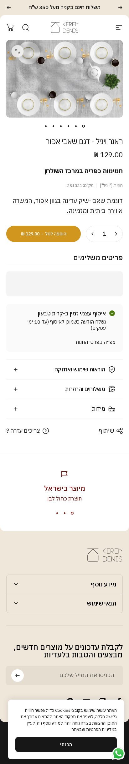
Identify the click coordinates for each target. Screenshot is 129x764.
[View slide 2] (64, 513)
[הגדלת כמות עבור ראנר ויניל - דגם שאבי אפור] (92, 234)
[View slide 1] (72, 513)
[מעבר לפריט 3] (68, 126)
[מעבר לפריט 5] (53, 126)
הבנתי (66, 744)
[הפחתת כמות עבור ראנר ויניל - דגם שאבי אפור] (115, 234)
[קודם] (120, 7)
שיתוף (106, 430)
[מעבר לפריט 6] (45, 126)
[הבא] (9, 7)
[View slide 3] (57, 513)
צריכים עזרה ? (23, 430)
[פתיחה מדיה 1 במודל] (17, 51)
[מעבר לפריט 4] (60, 126)
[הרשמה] (17, 675)
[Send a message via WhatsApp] (118, 753)
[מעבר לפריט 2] (76, 126)
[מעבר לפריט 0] (83, 126)
